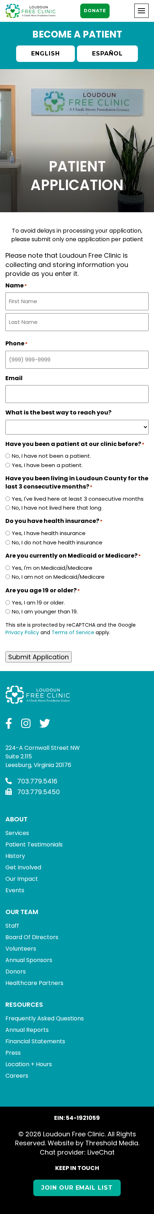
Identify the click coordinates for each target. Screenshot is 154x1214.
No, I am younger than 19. (45, 611)
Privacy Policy (22, 632)
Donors (15, 971)
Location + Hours (28, 1064)
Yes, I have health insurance (49, 533)
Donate (95, 10)
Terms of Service (73, 632)
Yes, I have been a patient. (47, 465)
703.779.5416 (37, 781)
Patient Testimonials (34, 844)
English (45, 53)
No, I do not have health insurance (57, 542)
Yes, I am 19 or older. (38, 602)
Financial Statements (35, 1041)
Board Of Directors (31, 937)
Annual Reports (27, 1030)
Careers (16, 1076)
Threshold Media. (112, 1142)
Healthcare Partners (34, 983)
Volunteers (20, 949)
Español (107, 53)
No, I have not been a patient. (51, 456)
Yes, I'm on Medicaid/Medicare (52, 568)
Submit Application (38, 656)
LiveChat (101, 1152)
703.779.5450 (38, 791)
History (15, 856)
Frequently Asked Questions (44, 1018)
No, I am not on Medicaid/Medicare (58, 577)
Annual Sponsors (28, 960)
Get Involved (23, 867)
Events (14, 890)
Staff (12, 926)
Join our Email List (77, 1187)
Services (17, 833)
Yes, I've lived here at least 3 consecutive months (78, 498)
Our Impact (21, 879)
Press (13, 1053)
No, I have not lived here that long (56, 507)
